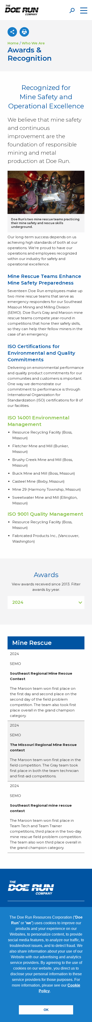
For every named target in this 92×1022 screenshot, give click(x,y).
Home (13, 43)
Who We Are (33, 43)
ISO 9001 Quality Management (45, 514)
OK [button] (46, 1010)
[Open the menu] (83, 10)
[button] (52, 991)
